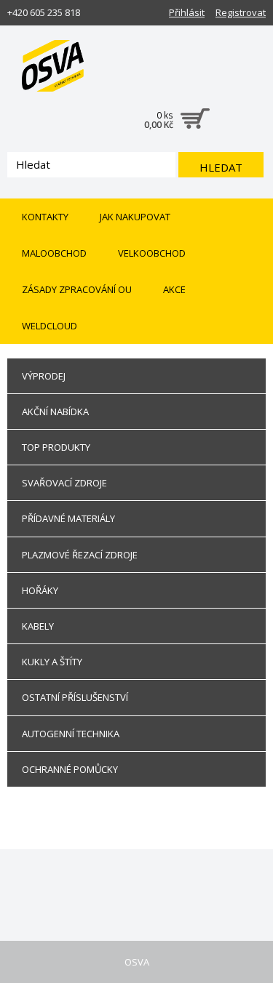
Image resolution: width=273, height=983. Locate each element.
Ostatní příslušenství (75, 697)
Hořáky (40, 590)
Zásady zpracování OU (77, 289)
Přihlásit (187, 12)
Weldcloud (49, 325)
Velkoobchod (152, 253)
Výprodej (44, 375)
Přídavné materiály (68, 518)
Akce (174, 289)
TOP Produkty (56, 447)
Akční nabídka (55, 411)
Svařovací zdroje (64, 482)
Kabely (38, 626)
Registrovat (240, 12)
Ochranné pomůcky (70, 769)
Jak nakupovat (135, 216)
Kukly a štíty (52, 661)
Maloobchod (54, 253)
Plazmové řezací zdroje (80, 554)
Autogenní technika (70, 733)
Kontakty (45, 216)
